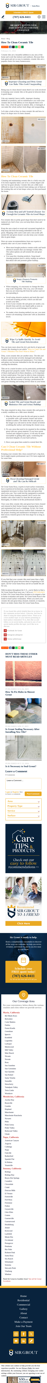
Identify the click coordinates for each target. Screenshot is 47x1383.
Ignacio (7, 1034)
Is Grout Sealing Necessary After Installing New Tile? (22, 730)
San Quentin (9, 1072)
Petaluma (8, 1246)
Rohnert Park (10, 1253)
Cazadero (8, 1181)
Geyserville (9, 1209)
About (23, 1313)
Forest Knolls (10, 1028)
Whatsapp (16, 47)
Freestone (8, 1203)
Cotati (7, 1187)
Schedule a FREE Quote (23, 12)
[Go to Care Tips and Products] (23, 848)
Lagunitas (8, 1041)
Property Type (14, 806)
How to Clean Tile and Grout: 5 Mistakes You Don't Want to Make (23, 350)
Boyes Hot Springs (12, 1178)
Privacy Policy (27, 1368)
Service (11, 810)
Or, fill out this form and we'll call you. (23, 979)
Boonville (8, 1103)
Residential (23, 1300)
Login (7, 792)
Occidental (9, 1240)
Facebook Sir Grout (14, 631)
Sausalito (8, 1081)
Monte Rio (9, 1237)
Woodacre (9, 1093)
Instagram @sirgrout (15, 635)
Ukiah (7, 1134)
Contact (23, 1317)
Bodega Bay (9, 1175)
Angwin (8, 1144)
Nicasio (8, 1056)
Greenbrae (9, 1031)
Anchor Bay (9, 1100)
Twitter (13, 47)
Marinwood (9, 1047)
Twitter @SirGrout (14, 639)
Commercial (23, 1304)
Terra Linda (9, 1090)
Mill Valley (9, 1050)
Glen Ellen (9, 1212)
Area (10, 801)
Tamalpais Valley (11, 1087)
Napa (7, 1150)
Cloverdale (9, 1184)
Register (16, 792)
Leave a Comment (16, 771)
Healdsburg (9, 1225)
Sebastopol (9, 1262)
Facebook (10, 47)
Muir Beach (9, 1053)
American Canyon (12, 1140)
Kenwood (8, 1231)
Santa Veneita (10, 1078)
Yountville (9, 1165)
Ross (7, 1062)
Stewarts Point (10, 1268)
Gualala (8, 1106)
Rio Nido (8, 1249)
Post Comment (33, 794)
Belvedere (9, 1019)
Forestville (9, 1197)
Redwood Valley (11, 1131)
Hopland (8, 1109)
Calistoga (8, 1147)
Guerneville (9, 1218)
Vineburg (8, 1271)
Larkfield (8, 1234)
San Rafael (9, 1075)
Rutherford (9, 1156)
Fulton (7, 1206)
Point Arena (9, 1125)
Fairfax (7, 1025)
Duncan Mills (10, 1190)
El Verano (8, 1194)
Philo (7, 1122)
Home (3, 39)
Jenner (7, 1228)
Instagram (16, 1334)
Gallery (23, 1308)
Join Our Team (23, 1326)
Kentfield (8, 1038)
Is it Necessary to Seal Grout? (20, 766)
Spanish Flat (9, 1159)
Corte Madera (10, 1022)
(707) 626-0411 (22, 17)
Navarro (8, 1119)
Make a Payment (23, 1321)
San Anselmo (10, 1065)
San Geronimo (10, 1069)
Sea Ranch (9, 1259)
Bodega (8, 1172)
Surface (11, 815)
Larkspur (8, 1044)
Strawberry (9, 1084)
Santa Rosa (9, 1256)
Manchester (9, 1112)
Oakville (8, 1153)
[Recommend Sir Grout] (23, 901)
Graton (7, 1215)
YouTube (16, 1341)
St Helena (8, 1162)
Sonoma (8, 1265)
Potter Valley (10, 1128)
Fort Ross (8, 1200)
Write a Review (2, 16)
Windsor (8, 1274)
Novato (7, 1059)
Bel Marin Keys (11, 1016)
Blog (8, 39)
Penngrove (9, 1243)
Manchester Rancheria (13, 1115)
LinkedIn (23, 1341)
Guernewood (10, 1221)
